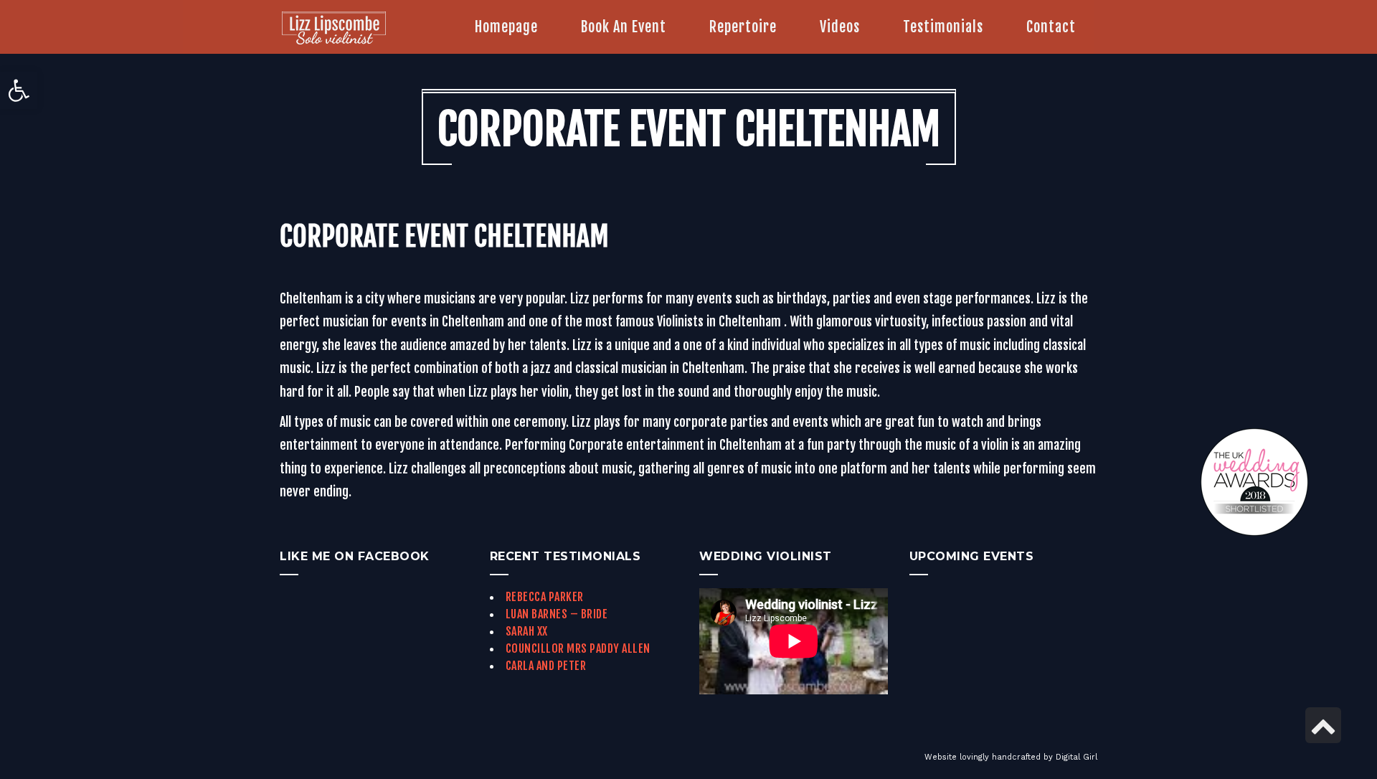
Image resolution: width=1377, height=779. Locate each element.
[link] (18, 90)
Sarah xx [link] (527, 631)
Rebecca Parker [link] (545, 597)
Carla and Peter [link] (546, 665)
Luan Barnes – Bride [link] (557, 614)
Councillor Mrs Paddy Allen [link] (578, 648)
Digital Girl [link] (1076, 757)
